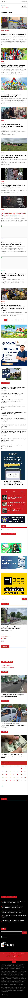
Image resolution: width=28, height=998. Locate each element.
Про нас (5, 953)
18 (6, 777)
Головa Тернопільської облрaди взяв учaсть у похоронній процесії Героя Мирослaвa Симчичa (13, 275)
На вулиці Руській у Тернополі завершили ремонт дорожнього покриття (12, 695)
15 (21, 774)
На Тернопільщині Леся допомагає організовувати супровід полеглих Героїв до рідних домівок (12, 400)
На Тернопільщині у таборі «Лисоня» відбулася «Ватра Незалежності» (13, 425)
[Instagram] (5, 2)
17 (2, 777)
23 (25, 777)
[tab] (6, 491)
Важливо (3, 270)
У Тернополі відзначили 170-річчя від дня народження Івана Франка (13, 419)
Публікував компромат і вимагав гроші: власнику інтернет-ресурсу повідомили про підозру (12, 394)
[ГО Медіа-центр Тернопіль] (14, 944)
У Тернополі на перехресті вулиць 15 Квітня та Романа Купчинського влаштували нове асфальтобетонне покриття (13, 433)
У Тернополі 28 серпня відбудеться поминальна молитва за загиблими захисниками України (13, 413)
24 (3, 780)
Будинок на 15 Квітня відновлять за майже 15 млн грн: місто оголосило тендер (13, 446)
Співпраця (22, 953)
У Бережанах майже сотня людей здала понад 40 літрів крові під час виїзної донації (13, 439)
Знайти (24, 598)
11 (6, 774)
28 (17, 780)
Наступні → (20, 319)
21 (17, 777)
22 (21, 777)
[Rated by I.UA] (14, 937)
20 (14, 777)
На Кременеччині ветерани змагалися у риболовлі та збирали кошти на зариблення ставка (13, 388)
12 (10, 774)
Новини (2, 61)
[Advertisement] (14, 816)
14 (17, 774)
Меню (25, 6)
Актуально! (3, 91)
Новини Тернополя (5, 30)
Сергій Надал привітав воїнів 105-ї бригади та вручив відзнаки (13, 407)
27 (14, 780)
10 (2, 774)
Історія (2, 120)
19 (10, 777)
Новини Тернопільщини (7, 667)
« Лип (2, 786)
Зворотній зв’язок (13, 953)
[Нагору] (14, 962)
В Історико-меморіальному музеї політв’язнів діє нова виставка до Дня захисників (12, 126)
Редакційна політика (14, 959)
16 (25, 774)
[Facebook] (2, 2)
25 (6, 780)
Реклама (8, 956)
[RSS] (7, 2)
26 (10, 780)
